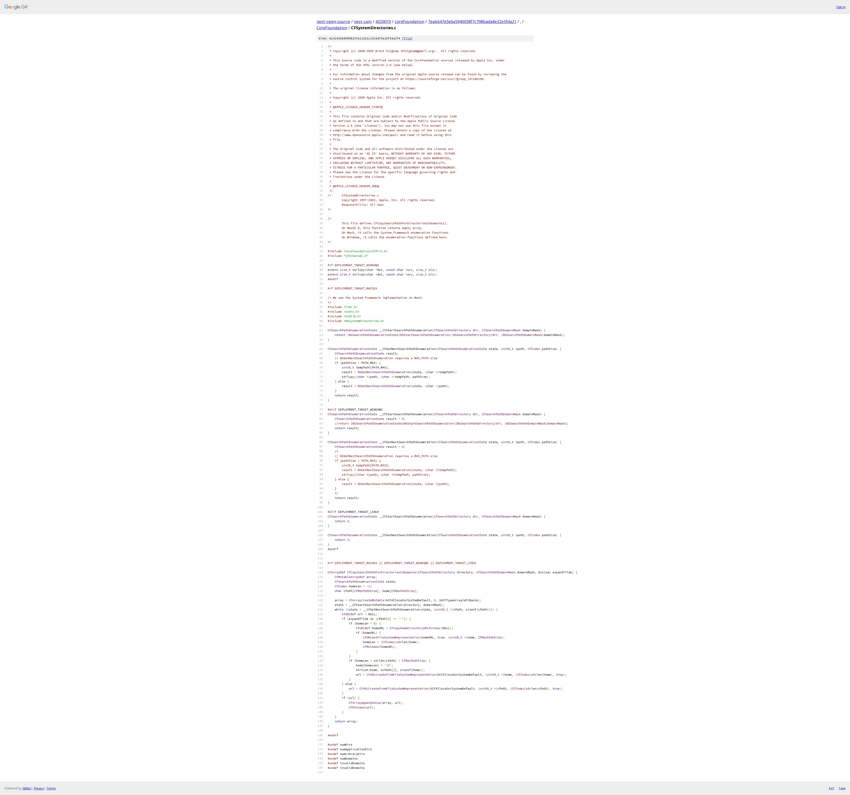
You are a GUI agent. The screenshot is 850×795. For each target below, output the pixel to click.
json (842, 788)
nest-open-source (333, 21)
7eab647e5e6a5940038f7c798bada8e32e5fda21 (472, 21)
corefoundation (409, 21)
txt (831, 788)
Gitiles (26, 788)
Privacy (39, 788)
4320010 (383, 21)
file (407, 38)
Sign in (841, 7)
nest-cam (363, 21)
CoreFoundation (332, 27)
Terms (51, 788)
